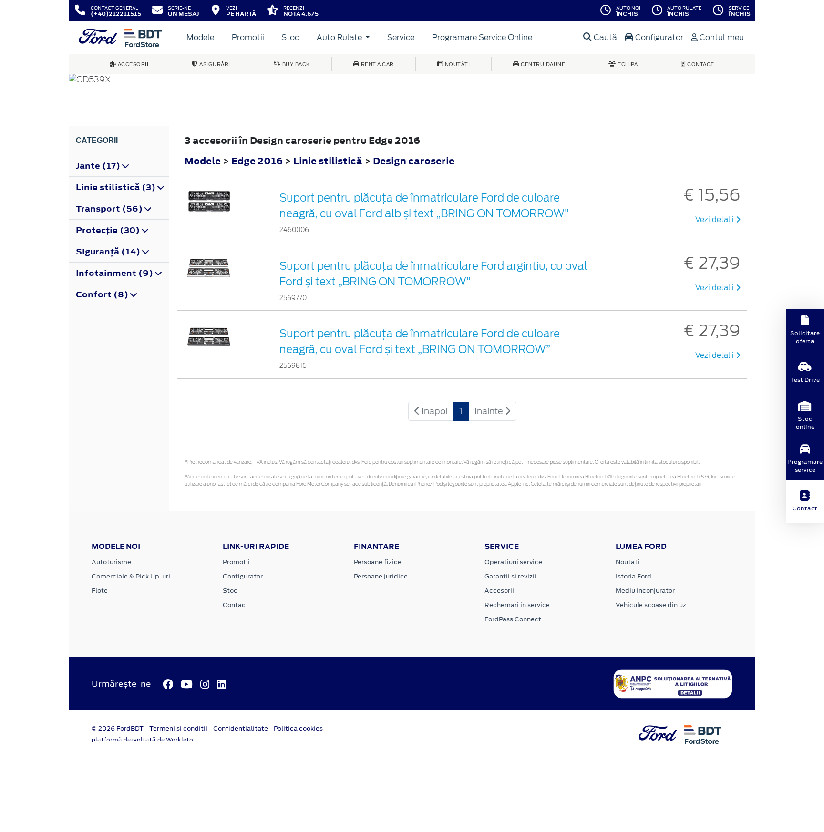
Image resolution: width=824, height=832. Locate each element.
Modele (200, 37)
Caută (604, 37)
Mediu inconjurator (645, 590)
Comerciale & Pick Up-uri (131, 576)
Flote (100, 590)
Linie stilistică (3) (116, 187)
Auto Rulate (340, 37)
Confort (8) (103, 294)
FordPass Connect (512, 619)
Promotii (248, 37)
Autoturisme (111, 562)
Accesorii (499, 590)
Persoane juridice (381, 576)
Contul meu (721, 37)
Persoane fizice (378, 562)
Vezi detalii (715, 219)
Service (400, 37)
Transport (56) (110, 208)
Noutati (627, 562)
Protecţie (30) (109, 230)
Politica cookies (298, 728)
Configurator (658, 37)
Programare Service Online (482, 37)
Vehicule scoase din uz (651, 604)
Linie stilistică (328, 160)
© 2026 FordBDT (118, 728)
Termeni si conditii (178, 728)
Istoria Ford (633, 576)
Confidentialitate (240, 728)
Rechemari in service (517, 604)
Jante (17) (99, 166)
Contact (235, 604)
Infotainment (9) (115, 273)
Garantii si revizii (510, 576)
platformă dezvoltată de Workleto (142, 739)
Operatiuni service (513, 562)
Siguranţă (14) (109, 251)
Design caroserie (413, 160)
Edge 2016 (257, 160)
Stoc (290, 37)
